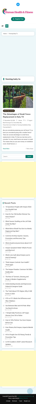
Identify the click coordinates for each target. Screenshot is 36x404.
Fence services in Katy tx (10, 125)
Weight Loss (27, 401)
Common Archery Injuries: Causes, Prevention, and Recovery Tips (17, 237)
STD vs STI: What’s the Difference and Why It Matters (18, 299)
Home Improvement (9, 110)
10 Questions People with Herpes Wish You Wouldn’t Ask (18, 208)
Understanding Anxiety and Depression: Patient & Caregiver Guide (18, 285)
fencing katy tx (7, 127)
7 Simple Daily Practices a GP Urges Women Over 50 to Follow (17, 314)
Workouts (14, 401)
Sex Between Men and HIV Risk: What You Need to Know (17, 307)
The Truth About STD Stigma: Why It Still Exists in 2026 (18, 292)
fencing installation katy (24, 125)
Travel (20, 401)
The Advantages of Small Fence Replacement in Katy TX (16, 115)
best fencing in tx (8, 122)
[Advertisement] (18, 56)
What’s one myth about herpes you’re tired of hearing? (17, 256)
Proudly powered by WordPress (25, 396)
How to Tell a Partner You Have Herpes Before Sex (18, 321)
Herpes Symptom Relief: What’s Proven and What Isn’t (18, 249)
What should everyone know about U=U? (18, 243)
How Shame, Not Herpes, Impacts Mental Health (19, 328)
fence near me (17, 122)
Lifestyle (8, 401)
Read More (6, 148)
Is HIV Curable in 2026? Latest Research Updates (18, 343)
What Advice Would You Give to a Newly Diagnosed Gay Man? (18, 230)
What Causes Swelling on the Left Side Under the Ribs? (18, 222)
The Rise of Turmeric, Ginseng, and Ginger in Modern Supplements (17, 278)
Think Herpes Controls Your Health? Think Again (17, 263)
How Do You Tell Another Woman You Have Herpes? (17, 215)
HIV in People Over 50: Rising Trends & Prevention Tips (18, 336)
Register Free (19, 19)
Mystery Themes (23, 398)
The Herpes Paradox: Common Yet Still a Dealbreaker (18, 271)
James (20, 120)
